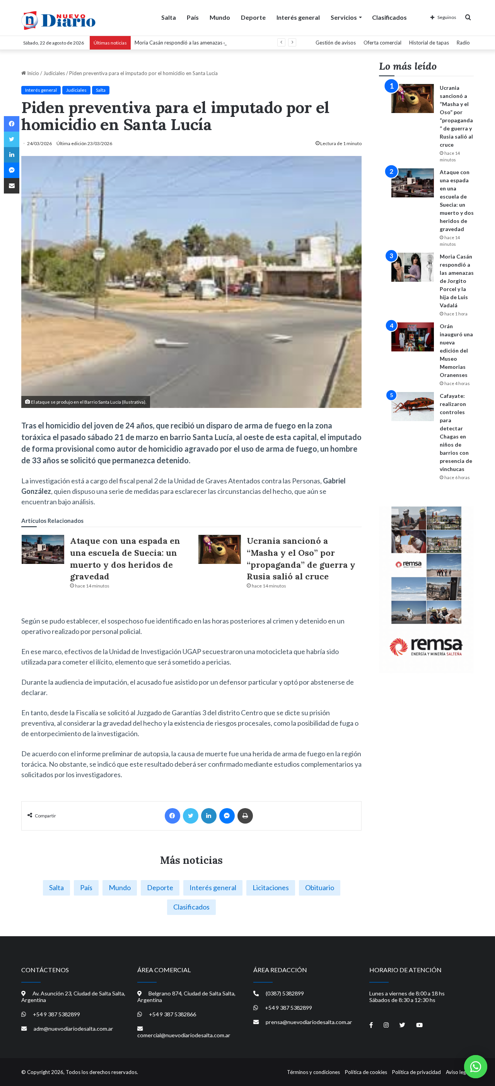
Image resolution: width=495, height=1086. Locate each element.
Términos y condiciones (313, 1072)
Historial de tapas (429, 42)
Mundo (220, 17)
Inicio (32, 73)
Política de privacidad (416, 1072)
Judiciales (54, 73)
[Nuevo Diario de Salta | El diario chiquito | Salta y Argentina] (58, 20)
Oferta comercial (382, 42)
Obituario (319, 887)
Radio (463, 42)
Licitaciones (271, 887)
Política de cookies (366, 1072)
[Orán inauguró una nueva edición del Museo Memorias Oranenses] (412, 336)
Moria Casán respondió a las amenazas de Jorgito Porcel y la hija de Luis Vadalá (224, 42)
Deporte (253, 17)
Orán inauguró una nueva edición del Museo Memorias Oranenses (456, 350)
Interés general (298, 17)
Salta (168, 17)
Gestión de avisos (336, 42)
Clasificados (389, 17)
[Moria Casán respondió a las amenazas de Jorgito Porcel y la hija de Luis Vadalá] (412, 267)
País (193, 17)
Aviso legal (458, 1072)
